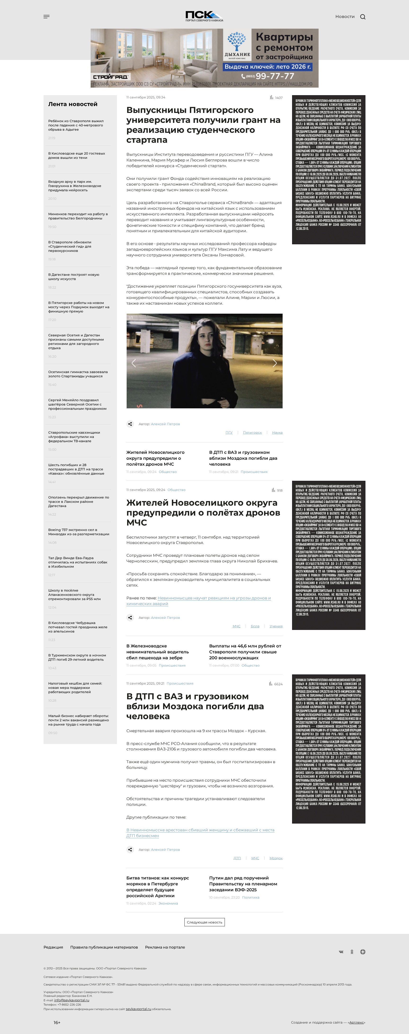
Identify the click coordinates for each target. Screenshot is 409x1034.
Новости (345, 16)
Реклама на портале (165, 947)
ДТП (237, 858)
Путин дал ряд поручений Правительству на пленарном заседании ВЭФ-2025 (243, 883)
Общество (168, 471)
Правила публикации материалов (104, 947)
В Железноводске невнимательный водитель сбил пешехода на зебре (157, 651)
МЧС (236, 626)
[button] (134, 363)
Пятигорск (252, 432)
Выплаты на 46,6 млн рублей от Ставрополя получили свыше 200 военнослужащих (245, 651)
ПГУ (229, 432)
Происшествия (254, 471)
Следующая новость (204, 922)
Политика (250, 897)
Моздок (276, 858)
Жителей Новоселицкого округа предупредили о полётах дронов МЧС (155, 458)
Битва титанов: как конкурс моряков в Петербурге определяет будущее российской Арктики (157, 886)
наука (277, 432)
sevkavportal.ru (138, 1009)
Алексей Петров (165, 424)
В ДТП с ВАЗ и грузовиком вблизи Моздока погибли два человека (243, 458)
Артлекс (356, 1022)
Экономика (168, 903)
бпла (255, 626)
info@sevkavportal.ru (71, 1000)
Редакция (53, 947)
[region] (79, 426)
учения (276, 626)
